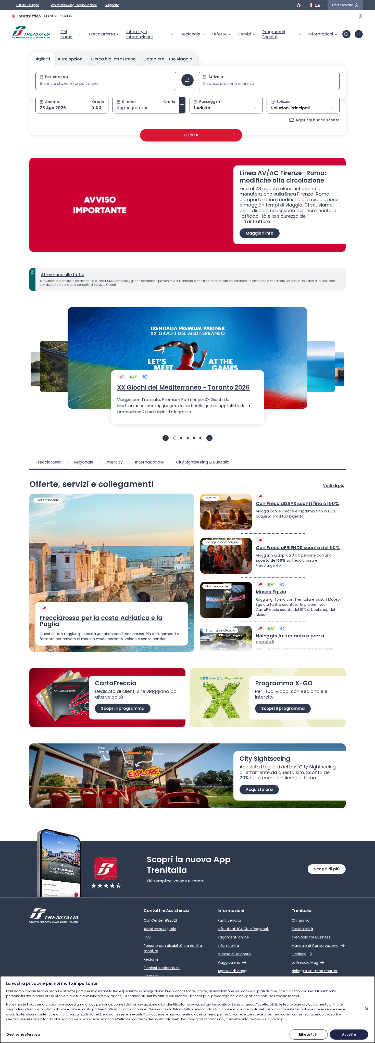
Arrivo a (215, 76)
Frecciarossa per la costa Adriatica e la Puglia (101, 621)
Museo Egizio (271, 592)
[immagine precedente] (165, 438)
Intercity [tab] (114, 462)
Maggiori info (259, 233)
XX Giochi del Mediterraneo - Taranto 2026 (183, 387)
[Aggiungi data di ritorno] (182, 105)
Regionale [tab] (83, 462)
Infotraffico (29, 16)
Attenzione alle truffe (62, 275)
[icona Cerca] (346, 34)
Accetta (349, 1034)
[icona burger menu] (359, 34)
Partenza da (56, 76)
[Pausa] (360, 16)
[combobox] (106, 84)
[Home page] (31, 32)
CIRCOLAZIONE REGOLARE (53, 16)
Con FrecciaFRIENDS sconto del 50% (298, 548)
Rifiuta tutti (309, 1034)
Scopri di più (327, 869)
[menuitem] (71, 34)
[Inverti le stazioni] (187, 80)
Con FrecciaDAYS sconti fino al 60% (297, 504)
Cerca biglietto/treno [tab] (113, 59)
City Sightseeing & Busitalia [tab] (202, 462)
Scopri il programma (122, 708)
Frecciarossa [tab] (48, 462)
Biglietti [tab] (42, 59)
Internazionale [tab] (149, 462)
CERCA (191, 135)
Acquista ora (259, 789)
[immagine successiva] (209, 438)
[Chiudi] (366, 1008)
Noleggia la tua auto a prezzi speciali (290, 639)
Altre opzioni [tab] (70, 59)
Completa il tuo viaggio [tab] (167, 59)
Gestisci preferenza (23, 1034)
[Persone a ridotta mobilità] (299, 5)
